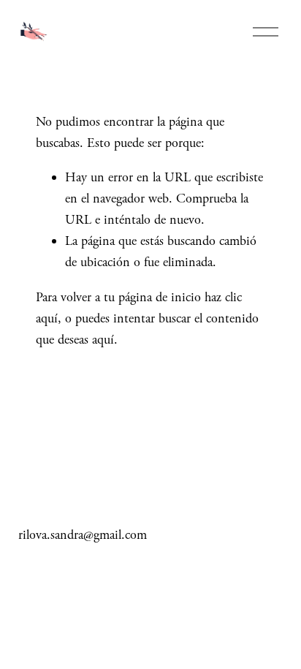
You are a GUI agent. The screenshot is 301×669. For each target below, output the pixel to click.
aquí (103, 339)
